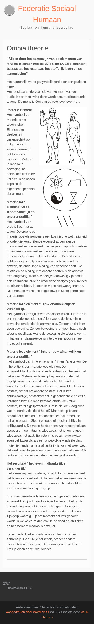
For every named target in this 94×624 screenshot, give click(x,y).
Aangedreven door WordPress (27, 612)
